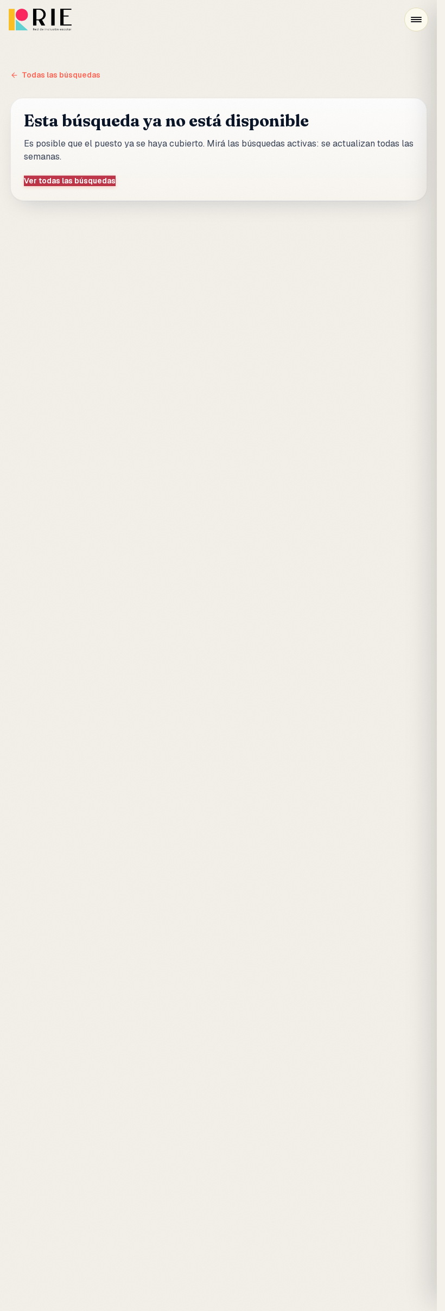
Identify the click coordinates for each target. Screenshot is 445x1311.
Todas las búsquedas (61, 75)
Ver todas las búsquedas (70, 181)
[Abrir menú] (416, 19)
